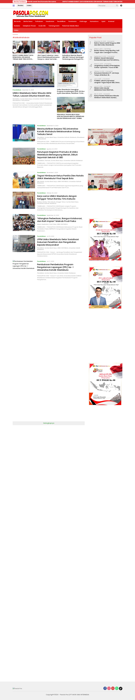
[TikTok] (120, 688)
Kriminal (111, 21)
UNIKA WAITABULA (62, 181)
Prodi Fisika (52, 224)
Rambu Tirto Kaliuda (49, 202)
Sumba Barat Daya (26, 99)
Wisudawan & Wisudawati (21, 100)
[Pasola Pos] (31, 13)
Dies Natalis (40, 181)
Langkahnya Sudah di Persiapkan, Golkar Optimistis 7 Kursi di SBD (107, 66)
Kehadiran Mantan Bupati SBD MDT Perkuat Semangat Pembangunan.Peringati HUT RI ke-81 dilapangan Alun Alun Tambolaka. (48, 57)
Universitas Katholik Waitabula (66, 137)
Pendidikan (61, 21)
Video (16, 30)
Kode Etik (42, 26)
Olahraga (83, 21)
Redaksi (20, 5)
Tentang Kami (54, 26)
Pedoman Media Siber (70, 26)
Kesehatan (50, 21)
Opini (103, 21)
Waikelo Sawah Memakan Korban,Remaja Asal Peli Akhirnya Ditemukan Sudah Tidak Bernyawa (107, 59)
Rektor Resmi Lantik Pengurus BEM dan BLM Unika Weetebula (107, 44)
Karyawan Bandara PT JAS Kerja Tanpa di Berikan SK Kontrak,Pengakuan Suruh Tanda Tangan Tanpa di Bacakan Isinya (107, 74)
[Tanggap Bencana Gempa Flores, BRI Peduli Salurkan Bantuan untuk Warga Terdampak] (73, 47)
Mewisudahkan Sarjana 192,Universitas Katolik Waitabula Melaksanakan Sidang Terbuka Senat (58, 131)
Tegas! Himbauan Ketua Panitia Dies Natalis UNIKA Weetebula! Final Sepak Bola (60, 177)
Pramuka (47, 160)
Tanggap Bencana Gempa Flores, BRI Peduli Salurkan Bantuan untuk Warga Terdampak (72, 57)
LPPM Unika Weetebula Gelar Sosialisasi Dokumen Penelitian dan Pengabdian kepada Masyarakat (58, 242)
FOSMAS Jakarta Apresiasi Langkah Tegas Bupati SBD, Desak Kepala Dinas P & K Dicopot (107, 81)
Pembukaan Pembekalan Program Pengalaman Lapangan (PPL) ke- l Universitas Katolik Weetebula (55, 267)
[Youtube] (113, 688)
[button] (117, 5)
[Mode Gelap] (121, 5)
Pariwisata (72, 21)
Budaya (39, 202)
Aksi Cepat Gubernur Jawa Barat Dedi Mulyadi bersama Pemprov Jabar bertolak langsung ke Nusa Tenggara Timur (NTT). (24, 57)
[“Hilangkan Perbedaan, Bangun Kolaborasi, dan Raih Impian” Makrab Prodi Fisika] (24, 223)
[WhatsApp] (116, 688)
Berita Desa (28, 21)
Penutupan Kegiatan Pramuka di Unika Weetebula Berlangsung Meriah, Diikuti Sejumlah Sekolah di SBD (57, 154)
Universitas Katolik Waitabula (42, 99)
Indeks (29, 5)
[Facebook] (105, 688)
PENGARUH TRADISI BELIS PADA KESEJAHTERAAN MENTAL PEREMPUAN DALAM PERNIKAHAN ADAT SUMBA (70, 116)
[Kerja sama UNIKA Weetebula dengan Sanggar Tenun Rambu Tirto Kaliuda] (24, 201)
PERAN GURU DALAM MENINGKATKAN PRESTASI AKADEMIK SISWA (103, 89)
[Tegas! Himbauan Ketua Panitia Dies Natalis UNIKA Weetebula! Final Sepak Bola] (24, 180)
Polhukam (39, 21)
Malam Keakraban (43, 224)
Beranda (17, 21)
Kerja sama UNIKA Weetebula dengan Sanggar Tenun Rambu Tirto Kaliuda (57, 197)
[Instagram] (109, 688)
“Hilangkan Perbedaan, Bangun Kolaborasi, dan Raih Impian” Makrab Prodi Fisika (59, 220)
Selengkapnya (48, 423)
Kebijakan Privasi (29, 26)
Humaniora (94, 21)
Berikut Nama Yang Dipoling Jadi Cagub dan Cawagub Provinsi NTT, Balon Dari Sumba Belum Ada (107, 51)
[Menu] (14, 5)
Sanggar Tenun (61, 202)
